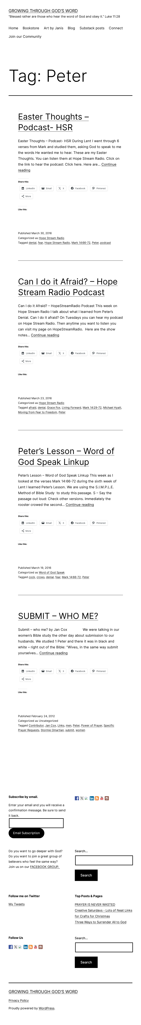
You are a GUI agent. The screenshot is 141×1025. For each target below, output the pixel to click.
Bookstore (31, 28)
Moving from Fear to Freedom (37, 412)
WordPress (46, 1008)
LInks (61, 725)
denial (32, 242)
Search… (81, 851)
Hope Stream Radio (51, 238)
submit (69, 730)
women (80, 730)
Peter (95, 242)
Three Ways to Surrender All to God (100, 922)
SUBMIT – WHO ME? (58, 616)
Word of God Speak (52, 572)
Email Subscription (26, 833)
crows (41, 577)
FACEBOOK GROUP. (45, 867)
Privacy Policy (19, 1000)
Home (13, 28)
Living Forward (71, 407)
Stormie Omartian (52, 730)
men (68, 725)
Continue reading (45, 335)
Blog (71, 28)
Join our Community (25, 36)
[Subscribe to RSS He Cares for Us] (97, 798)
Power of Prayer (91, 725)
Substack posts (92, 28)
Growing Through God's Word (43, 10)
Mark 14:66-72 (81, 242)
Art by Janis (53, 28)
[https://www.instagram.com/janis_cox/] (107, 798)
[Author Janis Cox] (77, 798)
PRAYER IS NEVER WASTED (95, 904)
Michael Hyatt (112, 407)
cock (32, 577)
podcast (105, 242)
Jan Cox (50, 725)
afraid (32, 407)
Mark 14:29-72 (92, 407)
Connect (116, 28)
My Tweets (17, 904)
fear (40, 242)
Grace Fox (53, 407)
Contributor (36, 725)
